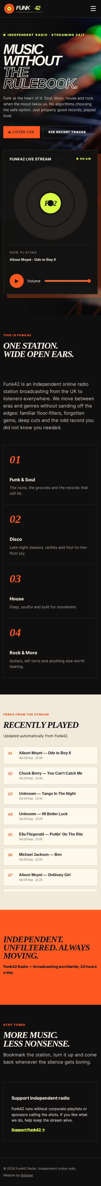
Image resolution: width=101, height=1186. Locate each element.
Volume (33, 281)
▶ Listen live (22, 132)
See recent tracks (67, 132)
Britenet (27, 1175)
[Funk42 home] (27, 8)
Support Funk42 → (28, 1129)
